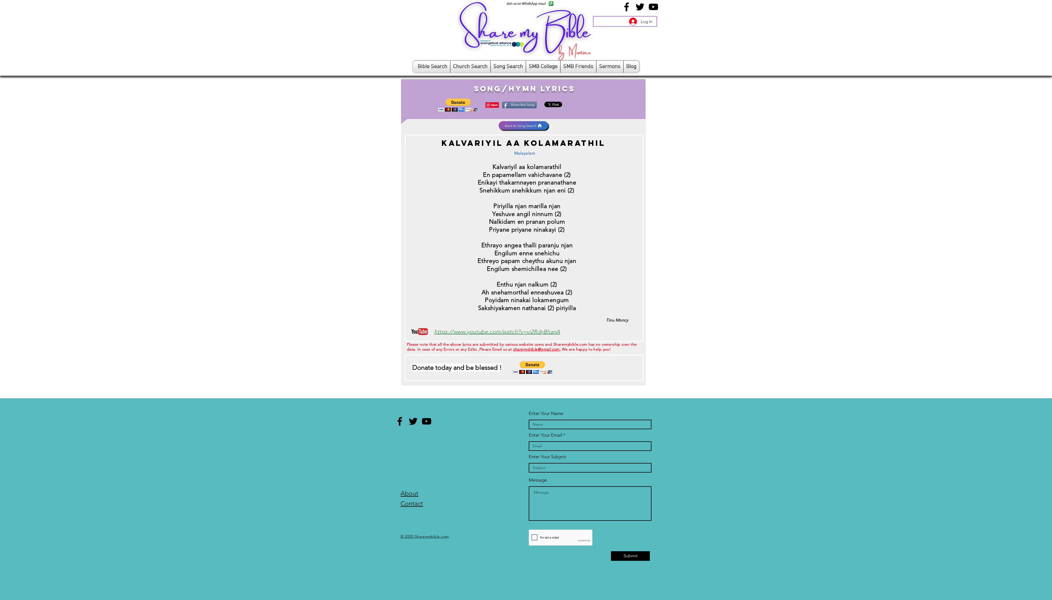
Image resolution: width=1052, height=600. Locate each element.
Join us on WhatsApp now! (525, 3)
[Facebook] (626, 7)
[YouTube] (653, 7)
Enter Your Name (546, 413)
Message (538, 480)
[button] (458, 105)
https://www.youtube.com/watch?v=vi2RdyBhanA (497, 331)
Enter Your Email (545, 435)
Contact (412, 503)
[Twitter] (640, 7)
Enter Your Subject (547, 456)
